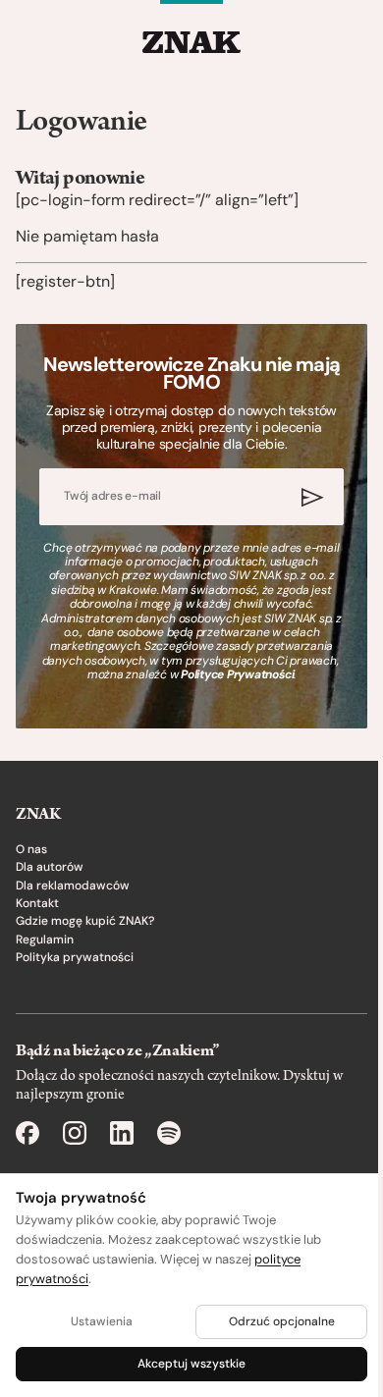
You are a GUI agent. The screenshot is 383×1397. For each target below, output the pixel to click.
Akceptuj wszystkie (191, 1363)
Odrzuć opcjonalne (282, 1321)
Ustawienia (102, 1321)
